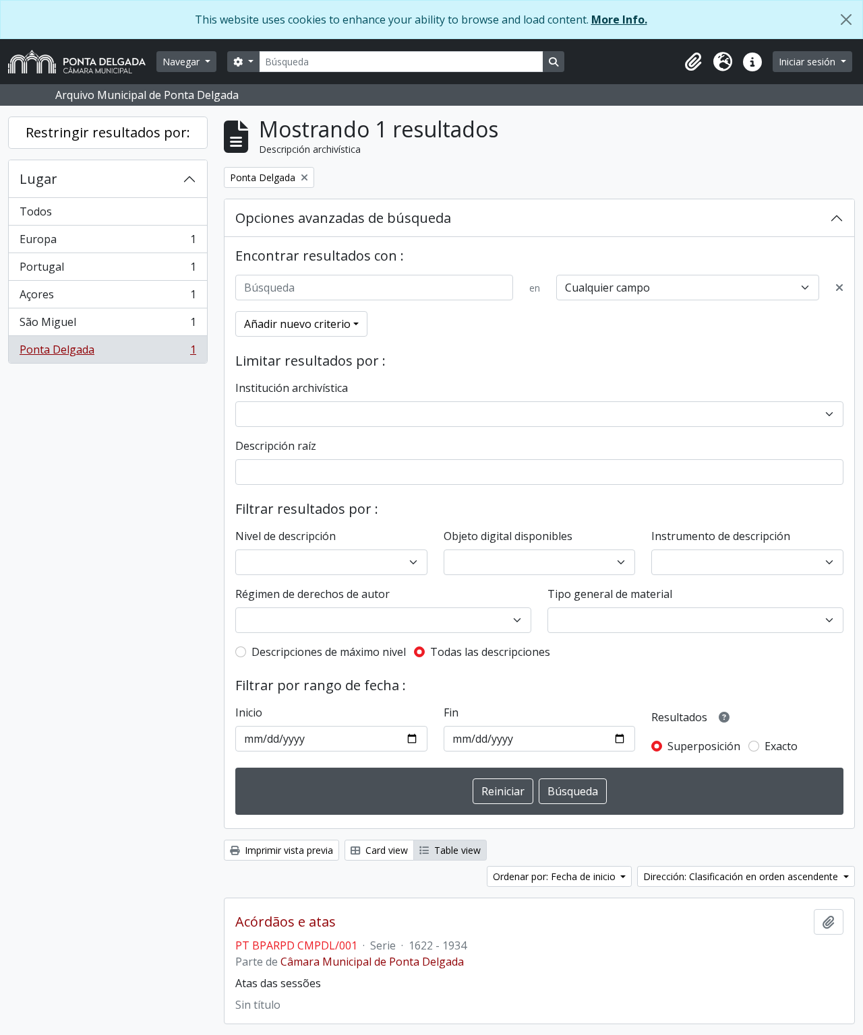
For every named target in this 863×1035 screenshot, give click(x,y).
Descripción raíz (275, 445)
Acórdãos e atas (285, 922)
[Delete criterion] (839, 287)
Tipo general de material (609, 594)
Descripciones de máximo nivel (328, 651)
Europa (107, 242)
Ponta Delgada (107, 352)
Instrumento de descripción (720, 536)
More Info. (619, 19)
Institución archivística (291, 387)
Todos (36, 211)
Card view (385, 850)
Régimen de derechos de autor (312, 594)
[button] (693, 62)
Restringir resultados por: (108, 132)
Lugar (38, 179)
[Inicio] (82, 61)
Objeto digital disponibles (508, 536)
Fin (451, 712)
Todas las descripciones (490, 651)
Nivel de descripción (285, 536)
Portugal (107, 270)
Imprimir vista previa (287, 850)
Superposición (703, 746)
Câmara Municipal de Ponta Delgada (372, 961)
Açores (107, 297)
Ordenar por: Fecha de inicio (555, 876)
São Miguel (107, 325)
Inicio (248, 712)
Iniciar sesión (808, 61)
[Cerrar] (846, 19)
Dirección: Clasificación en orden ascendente (742, 876)
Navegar (182, 61)
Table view (456, 850)
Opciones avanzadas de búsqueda (343, 218)
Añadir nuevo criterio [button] (297, 323)
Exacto (781, 746)
